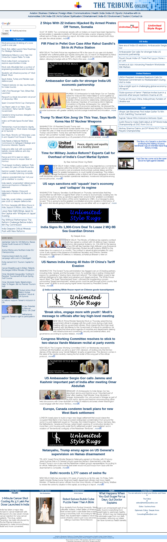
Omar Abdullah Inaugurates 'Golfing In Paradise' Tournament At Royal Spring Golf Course (18, 276)
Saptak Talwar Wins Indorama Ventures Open (140, 118)
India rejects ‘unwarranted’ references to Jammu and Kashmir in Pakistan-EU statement (18, 185)
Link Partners (102, 537)
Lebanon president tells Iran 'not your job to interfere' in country (17, 178)
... (65, 38)
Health (95, 13)
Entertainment (90, 16)
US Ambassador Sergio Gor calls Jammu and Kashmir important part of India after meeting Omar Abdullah (78, 382)
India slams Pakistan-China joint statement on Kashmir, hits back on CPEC (16, 193)
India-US (110, 13)
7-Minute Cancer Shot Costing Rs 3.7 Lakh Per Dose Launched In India (15, 501)
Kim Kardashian (45, 493)
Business (43, 13)
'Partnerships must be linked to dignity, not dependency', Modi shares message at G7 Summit (18, 129)
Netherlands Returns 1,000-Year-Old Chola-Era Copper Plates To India (17, 56)
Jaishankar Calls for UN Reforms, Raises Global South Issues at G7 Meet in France (18, 244)
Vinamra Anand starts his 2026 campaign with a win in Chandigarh (16, 257)
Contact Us (137, 16)
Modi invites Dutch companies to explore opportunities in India (15, 62)
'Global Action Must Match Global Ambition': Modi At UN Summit (27, 293)
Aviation (33, 13)
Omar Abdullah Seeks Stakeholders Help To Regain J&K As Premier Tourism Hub (19, 284)
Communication (88, 536)
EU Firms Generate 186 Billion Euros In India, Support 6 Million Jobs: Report (18, 206)
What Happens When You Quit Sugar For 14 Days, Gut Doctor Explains (112, 498)
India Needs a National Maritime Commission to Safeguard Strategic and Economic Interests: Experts (18, 143)
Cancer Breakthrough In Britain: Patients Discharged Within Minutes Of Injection (18, 269)
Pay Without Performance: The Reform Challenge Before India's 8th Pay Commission (17, 222)
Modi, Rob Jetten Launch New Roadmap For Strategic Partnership (19, 50)
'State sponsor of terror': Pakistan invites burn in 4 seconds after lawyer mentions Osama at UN (142, 93)
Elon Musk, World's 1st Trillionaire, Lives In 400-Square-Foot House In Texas (18, 136)
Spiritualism (76, 16)
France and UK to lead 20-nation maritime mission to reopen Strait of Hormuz (17, 159)
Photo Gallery (87, 537)
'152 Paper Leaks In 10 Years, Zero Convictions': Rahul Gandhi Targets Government (16, 109)
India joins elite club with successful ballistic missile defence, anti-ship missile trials (17, 151)
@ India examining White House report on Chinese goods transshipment (78, 290)
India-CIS (51, 16)
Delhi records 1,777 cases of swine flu (78, 473)
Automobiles (34, 16)
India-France (63, 537)
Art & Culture (63, 16)
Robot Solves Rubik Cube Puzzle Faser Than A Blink (78, 500)
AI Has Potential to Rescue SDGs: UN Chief (28, 308)
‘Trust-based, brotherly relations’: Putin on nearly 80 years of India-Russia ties (18, 166)
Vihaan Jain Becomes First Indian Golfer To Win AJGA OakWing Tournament (141, 112)
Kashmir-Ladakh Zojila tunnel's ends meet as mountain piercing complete (17, 172)
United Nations (107, 536)
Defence (53, 13)
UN (43, 16)
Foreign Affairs (65, 13)
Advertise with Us (132, 13)
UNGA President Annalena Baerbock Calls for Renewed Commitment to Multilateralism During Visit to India (142, 80)
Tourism (126, 16)
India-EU (103, 16)
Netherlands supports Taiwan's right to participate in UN (18, 316)
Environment (114, 16)
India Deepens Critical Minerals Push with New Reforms (16, 229)
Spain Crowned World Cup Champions (18, 103)
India (102, 13)
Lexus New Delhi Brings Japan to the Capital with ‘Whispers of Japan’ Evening (19, 213)
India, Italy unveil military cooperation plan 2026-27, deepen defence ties (17, 200)
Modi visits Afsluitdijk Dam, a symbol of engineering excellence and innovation (18, 68)
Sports (119, 13)
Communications (82, 13)
